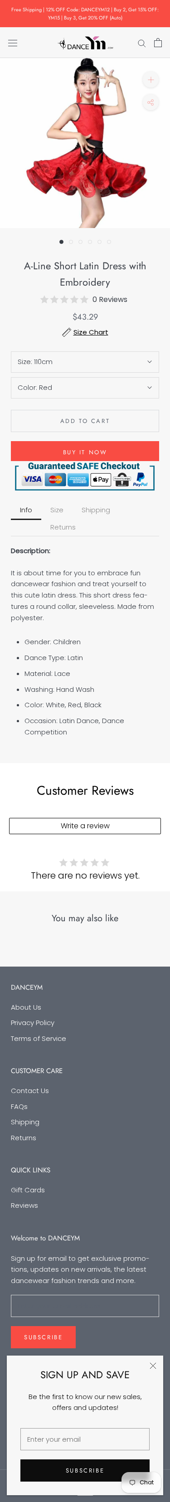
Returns (23, 1137)
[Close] (153, 1365)
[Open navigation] (12, 42)
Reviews (24, 1205)
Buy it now (85, 452)
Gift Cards (28, 1190)
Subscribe (85, 1470)
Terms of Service (38, 1038)
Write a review (85, 826)
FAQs (19, 1106)
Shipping (25, 1122)
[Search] (142, 42)
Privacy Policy (32, 1022)
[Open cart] (158, 42)
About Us (26, 1007)
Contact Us (30, 1090)
